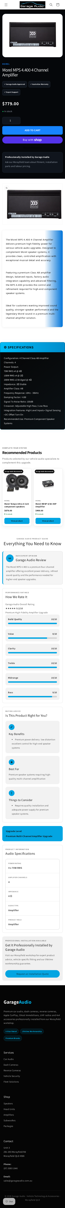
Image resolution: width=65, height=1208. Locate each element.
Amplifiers (9, 1114)
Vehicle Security (12, 1076)
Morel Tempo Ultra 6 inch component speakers (16, 505)
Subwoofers (10, 1120)
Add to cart (32, 130)
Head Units (9, 1109)
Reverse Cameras (12, 1070)
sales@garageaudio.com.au (18, 1180)
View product (17, 521)
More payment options (32, 147)
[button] (6, 4)
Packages (8, 1126)
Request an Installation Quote (32, 973)
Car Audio (9, 1059)
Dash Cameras (11, 1064)
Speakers (8, 1103)
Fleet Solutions (11, 1081)
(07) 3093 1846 (11, 1168)
